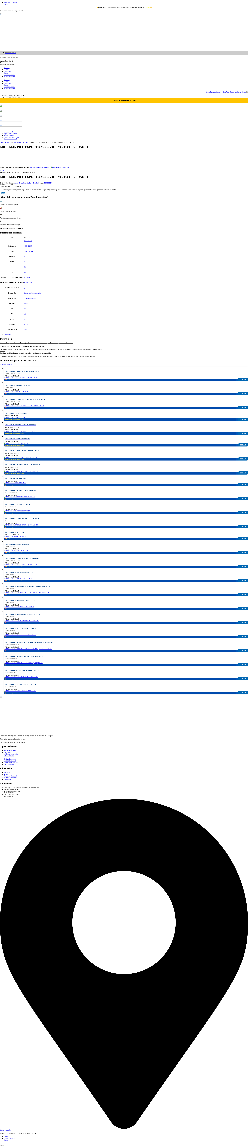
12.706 (26, 324)
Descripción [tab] (7, 334)
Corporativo (7, 71)
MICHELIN (48, 183)
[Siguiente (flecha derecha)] (2, 1145)
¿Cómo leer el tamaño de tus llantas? (124, 100)
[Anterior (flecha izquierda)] (1, 1145)
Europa (26, 303)
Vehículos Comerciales (11, 754)
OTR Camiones (9, 756)
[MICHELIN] (4, 170)
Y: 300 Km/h (28, 282)
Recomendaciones (9, 75)
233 (25, 308)
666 (25, 314)
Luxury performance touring (32, 293)
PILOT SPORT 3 (29, 251)
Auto (14, 142)
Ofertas (6, 69)
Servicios (6, 68)
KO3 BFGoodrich (9, 76)
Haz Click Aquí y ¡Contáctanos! (40, 167)
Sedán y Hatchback (23, 142)
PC (25, 256)
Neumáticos (8, 142)
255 (25, 261)
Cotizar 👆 (148, 7)
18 (25, 272)
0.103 (26, 329)
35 (25, 267)
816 (25, 319)
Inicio (1, 142)
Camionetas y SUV (10, 752)
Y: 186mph (27, 277)
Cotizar (6, 73)
